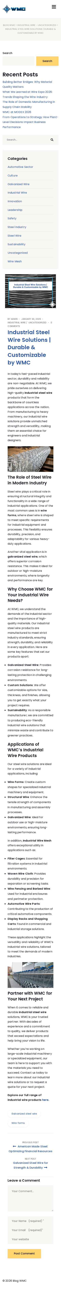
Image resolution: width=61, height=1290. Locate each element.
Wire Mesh (15, 261)
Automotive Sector (20, 167)
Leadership (15, 210)
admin (14, 319)
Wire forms (18, 1123)
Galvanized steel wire (24, 1113)
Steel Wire (15, 236)
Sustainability (16, 244)
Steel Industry (17, 227)
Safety (12, 218)
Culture (13, 175)
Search (7, 53)
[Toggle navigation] (54, 7)
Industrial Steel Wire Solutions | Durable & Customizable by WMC (29, 347)
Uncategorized (47, 25)
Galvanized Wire (18, 184)
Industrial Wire (26, 25)
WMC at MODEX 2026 (17, 112)
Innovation (15, 201)
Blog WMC (9, 25)
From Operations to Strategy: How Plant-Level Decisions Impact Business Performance (30, 122)
